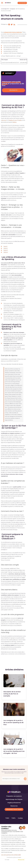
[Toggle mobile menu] (2, 3)
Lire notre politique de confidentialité (11, 854)
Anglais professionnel (14, 802)
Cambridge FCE (5, 8)
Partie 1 (5, 246)
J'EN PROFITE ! (13, 90)
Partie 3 (6, 250)
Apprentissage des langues (14, 799)
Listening (3, 120)
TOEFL (13, 818)
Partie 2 (6, 248)
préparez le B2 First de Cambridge (13, 32)
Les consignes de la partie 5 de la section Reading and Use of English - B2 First (13, 751)
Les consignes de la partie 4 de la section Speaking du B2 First (13, 722)
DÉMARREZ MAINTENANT (14, 809)
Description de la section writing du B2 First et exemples (12, 694)
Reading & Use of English (15, 120)
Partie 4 (6, 252)
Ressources (14, 806)
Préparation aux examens (14, 796)
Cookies (20, 818)
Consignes (12, 8)
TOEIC (7, 818)
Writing (14, 122)
